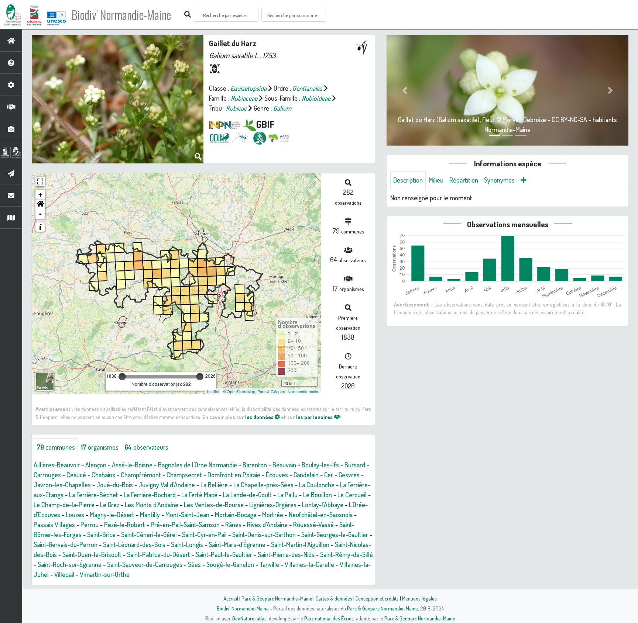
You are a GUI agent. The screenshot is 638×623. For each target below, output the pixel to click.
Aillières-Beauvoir (57, 465)
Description (408, 180)
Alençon (95, 465)
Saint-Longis (187, 544)
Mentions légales (419, 598)
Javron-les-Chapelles (62, 485)
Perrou (89, 524)
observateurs (146, 447)
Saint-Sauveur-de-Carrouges (144, 564)
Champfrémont (141, 475)
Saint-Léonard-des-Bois (134, 544)
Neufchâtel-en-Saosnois (321, 514)
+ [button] (40, 194)
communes (56, 447)
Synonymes (499, 180)
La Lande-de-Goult (247, 495)
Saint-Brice (101, 534)
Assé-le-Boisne (132, 465)
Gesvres (349, 475)
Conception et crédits (377, 598)
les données (260, 416)
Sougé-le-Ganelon (230, 564)
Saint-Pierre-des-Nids (286, 554)
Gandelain (306, 475)
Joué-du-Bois (114, 485)
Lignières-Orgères (272, 505)
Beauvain (284, 465)
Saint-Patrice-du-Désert (158, 554)
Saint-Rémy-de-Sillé (346, 554)
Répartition (463, 180)
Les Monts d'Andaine (151, 505)
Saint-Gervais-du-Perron (65, 544)
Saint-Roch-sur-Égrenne (70, 564)
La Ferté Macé (199, 495)
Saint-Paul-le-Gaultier (224, 554)
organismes (100, 447)
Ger (328, 475)
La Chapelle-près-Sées (263, 485)
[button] (40, 204)
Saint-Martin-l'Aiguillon (300, 544)
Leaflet (213, 391)
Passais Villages (54, 524)
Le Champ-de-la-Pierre (64, 505)
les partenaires (315, 416)
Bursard (354, 465)
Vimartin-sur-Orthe (105, 574)
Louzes (75, 514)
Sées (194, 564)
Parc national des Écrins (329, 618)
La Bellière (214, 485)
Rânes (233, 524)
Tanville (269, 564)
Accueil (230, 598)
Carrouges (47, 475)
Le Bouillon (317, 495)
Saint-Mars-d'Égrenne (237, 544)
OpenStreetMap (241, 391)
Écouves (277, 475)
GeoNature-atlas (249, 618)
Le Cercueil (352, 495)
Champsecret (184, 475)
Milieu (436, 180)
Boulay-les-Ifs (320, 465)
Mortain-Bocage (236, 514)
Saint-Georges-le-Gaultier (334, 534)
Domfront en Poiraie (233, 475)
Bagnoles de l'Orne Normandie (197, 465)
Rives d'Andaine (267, 524)
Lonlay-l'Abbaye (322, 505)
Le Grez (109, 505)
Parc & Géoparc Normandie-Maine (276, 598)
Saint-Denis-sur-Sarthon (264, 534)
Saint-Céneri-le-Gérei (148, 534)
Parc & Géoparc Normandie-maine (288, 391)
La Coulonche (317, 485)
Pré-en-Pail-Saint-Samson (185, 524)
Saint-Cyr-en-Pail (204, 534)
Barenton (255, 465)
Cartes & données (334, 598)
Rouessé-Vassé (313, 524)
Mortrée (272, 514)
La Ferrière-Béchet (93, 495)
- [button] (40, 214)
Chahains (103, 475)
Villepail (64, 574)
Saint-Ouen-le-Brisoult (91, 554)
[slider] (122, 376)
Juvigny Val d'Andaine (166, 485)
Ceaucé (76, 475)
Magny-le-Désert (112, 514)
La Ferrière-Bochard (150, 495)
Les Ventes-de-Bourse (214, 505)
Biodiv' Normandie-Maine (121, 14)
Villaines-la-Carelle (309, 564)
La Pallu (287, 495)
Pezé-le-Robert (124, 524)
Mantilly (150, 514)
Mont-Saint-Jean (187, 514)
